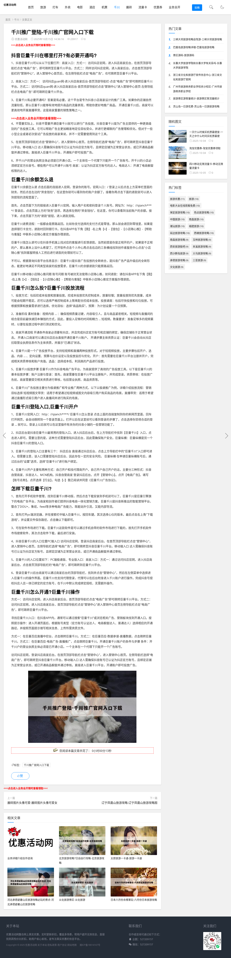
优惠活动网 (31, 944)
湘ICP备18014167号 (90, 944)
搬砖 (129, 7)
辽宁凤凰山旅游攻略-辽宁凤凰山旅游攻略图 (129, 803)
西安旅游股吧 (179, 246)
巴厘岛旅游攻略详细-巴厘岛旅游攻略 (193, 47)
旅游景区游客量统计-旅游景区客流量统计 (196, 98)
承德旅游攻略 (179, 260)
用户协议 (62, 944)
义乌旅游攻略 (202, 253)
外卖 (68, 7)
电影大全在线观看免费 (185, 205)
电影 (80, 7)
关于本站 (42, 944)
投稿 (197, 7)
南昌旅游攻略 (179, 239)
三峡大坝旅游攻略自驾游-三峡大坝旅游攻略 (197, 39)
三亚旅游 (199, 260)
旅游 (43, 7)
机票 (104, 7)
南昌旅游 (196, 219)
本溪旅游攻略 (202, 246)
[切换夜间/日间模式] (222, 7)
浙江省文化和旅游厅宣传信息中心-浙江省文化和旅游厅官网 (197, 77)
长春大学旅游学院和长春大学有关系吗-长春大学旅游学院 (197, 65)
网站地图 (72, 944)
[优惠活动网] (10, 6)
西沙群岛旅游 (179, 253)
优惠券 (158, 7)
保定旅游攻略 (180, 212)
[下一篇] (226, 435)
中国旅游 (177, 219)
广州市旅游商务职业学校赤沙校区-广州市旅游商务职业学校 (197, 89)
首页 (31, 7)
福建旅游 (196, 226)
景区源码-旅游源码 (183, 55)
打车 (55, 7)
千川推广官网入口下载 (36, 765)
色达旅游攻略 (204, 212)
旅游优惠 (177, 199)
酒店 (92, 7)
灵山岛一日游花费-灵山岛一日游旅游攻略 (196, 106)
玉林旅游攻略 (202, 239)
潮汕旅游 (177, 226)
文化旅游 (176, 267)
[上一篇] (4, 435)
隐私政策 (52, 944)
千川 (117, 7)
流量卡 (142, 7)
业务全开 (174, 7)
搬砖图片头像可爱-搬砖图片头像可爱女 (32, 803)
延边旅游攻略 (180, 233)
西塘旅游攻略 (204, 233)
